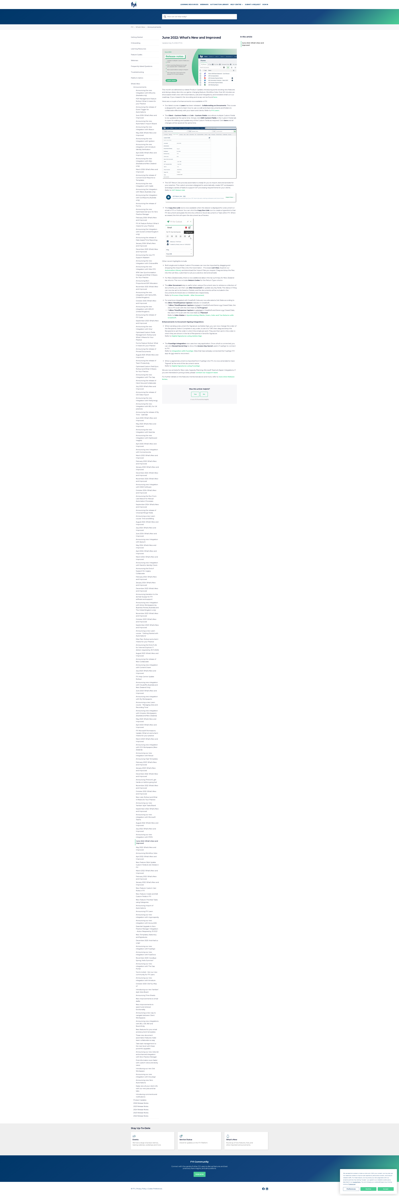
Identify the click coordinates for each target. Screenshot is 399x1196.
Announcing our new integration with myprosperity (147, 916)
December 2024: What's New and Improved (147, 474)
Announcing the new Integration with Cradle (144, 185)
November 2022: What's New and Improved (147, 787)
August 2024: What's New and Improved (147, 523)
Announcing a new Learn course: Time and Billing (145, 517)
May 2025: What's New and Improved (146, 425)
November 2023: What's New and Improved (147, 614)
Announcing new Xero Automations (144, 1081)
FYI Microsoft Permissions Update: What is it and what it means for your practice (147, 733)
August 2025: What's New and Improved (147, 356)
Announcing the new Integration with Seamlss (145, 431)
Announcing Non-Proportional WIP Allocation (147, 282)
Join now (199, 1174)
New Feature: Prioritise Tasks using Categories (147, 901)
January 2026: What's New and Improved (146, 244)
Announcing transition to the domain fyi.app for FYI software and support (147, 596)
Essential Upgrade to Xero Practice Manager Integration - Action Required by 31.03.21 (147, 928)
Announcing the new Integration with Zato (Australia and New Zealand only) (146, 162)
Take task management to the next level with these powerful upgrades (146, 1046)
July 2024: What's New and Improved (146, 529)
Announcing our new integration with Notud (144, 754)
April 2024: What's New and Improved (146, 552)
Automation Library (219, 4)
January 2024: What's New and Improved (146, 584)
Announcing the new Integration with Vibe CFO (146, 268)
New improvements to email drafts (147, 1000)
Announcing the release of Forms (146, 205)
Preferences (351, 1189)
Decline (368, 1189)
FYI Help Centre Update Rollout (145, 678)
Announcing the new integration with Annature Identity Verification (145, 147)
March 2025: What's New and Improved (147, 457)
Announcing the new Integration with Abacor (145, 128)
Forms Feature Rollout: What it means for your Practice (147, 344)
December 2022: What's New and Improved (147, 775)
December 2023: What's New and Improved (147, 590)
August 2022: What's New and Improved (147, 824)
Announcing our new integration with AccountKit (146, 922)
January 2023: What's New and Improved (146, 769)
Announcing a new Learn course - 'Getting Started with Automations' (147, 633)
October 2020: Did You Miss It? (146, 985)
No (204, 394)
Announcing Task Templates (147, 759)
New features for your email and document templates (146, 1031)
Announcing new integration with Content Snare (147, 666)
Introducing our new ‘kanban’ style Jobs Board (147, 991)
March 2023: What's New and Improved (147, 740)
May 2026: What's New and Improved (146, 134)
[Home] (134, 4)
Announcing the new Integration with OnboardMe (147, 262)
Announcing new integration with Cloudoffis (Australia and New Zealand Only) (147, 685)
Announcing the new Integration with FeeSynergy (147, 399)
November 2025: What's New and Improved (147, 288)
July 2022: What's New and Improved (146, 830)
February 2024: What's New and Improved (146, 578)
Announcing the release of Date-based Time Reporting (146, 239)
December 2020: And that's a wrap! (147, 942)
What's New (140, 27)
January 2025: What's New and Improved (147, 468)
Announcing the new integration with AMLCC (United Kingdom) (145, 309)
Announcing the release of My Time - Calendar (147, 413)
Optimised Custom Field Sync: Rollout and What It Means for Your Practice (147, 369)
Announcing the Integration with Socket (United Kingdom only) (147, 231)
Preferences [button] (352, 1184)
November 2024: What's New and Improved (147, 480)
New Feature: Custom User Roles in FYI (146, 889)
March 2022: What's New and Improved (147, 872)
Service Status (185, 1140)
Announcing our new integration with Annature (145, 979)
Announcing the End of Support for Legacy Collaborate (145, 571)
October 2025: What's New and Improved (146, 302)
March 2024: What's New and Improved (147, 558)
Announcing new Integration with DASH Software (147, 486)
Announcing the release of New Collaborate (146, 660)
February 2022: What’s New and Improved (146, 878)
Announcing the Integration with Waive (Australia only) (146, 190)
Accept (385, 1189)
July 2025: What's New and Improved (146, 388)
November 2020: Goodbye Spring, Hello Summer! (146, 959)
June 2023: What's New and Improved (146, 692)
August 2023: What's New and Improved (147, 654)
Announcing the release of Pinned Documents (146, 350)
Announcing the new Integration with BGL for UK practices (146, 406)
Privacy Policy (141, 1189)
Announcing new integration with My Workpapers (147, 698)
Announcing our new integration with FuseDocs (146, 953)
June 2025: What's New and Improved (146, 419)
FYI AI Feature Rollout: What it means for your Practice (147, 225)
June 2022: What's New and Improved (147, 842)
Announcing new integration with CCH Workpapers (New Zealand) (147, 747)
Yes (195, 394)
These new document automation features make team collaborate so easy (146, 1037)
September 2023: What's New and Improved (147, 626)
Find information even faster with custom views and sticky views (147, 1062)
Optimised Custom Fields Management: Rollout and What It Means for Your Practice (146, 336)
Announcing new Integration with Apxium (147, 540)
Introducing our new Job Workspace (145, 1070)
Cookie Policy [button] (357, 1182)
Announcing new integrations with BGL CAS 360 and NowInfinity (147, 1023)
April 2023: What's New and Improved (146, 726)
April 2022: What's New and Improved (146, 858)
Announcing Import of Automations (144, 907)
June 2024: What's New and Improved (146, 535)
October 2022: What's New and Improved (146, 792)
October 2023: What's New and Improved (146, 620)
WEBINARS (204, 4)
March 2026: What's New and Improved (147, 170)
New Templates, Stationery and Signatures (146, 936)
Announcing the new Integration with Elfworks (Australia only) (145, 92)
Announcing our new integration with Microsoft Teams (146, 817)
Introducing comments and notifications (146, 1095)
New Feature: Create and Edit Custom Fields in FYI (147, 895)
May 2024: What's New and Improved (146, 546)
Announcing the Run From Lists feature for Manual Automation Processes (146, 498)
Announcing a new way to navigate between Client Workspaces (146, 1015)
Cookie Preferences (155, 1189)
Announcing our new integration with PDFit (144, 836)
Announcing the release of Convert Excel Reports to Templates (146, 177)
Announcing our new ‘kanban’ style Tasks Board (146, 804)
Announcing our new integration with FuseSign (145, 947)
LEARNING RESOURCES (189, 4)
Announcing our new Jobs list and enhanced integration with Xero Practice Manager (147, 1054)
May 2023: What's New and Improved (146, 720)
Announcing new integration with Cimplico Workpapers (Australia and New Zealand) (147, 713)
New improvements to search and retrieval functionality (144, 1007)
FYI (132, 27)
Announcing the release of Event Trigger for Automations (146, 109)
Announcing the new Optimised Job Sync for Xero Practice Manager (147, 211)
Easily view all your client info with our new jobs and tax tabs (147, 1088)
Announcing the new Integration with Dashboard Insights (146, 438)
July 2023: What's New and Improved (146, 672)
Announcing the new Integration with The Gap (145, 376)
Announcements (154, 27)
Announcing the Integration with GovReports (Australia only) (146, 197)
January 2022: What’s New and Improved (147, 883)
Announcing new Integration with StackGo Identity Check (147, 564)
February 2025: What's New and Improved (146, 462)
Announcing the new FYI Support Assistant (145, 256)
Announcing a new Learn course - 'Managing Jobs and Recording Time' (147, 704)
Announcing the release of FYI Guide (146, 316)
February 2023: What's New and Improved (146, 763)
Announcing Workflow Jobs (146, 853)
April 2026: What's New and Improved (146, 154)
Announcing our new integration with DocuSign (146, 1075)
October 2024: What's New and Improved (146, 491)
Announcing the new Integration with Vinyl (144, 328)
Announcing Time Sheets (145, 995)
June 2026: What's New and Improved (146, 116)
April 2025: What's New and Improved (146, 445)
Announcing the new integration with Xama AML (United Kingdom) (146, 295)
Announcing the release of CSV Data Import (146, 393)
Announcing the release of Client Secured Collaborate (146, 382)
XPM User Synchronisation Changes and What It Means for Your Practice (146, 275)
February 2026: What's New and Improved (146, 219)
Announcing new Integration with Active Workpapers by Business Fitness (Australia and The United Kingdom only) (147, 606)
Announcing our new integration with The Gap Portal (145, 966)
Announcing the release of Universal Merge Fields (146, 511)
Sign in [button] (265, 4)
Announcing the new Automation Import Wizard (146, 122)
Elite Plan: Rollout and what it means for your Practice (147, 640)
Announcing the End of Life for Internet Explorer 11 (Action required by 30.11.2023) (147, 647)
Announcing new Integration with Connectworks (147, 451)
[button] (145, 37)
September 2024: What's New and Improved (147, 506)
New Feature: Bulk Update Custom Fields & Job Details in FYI (147, 864)
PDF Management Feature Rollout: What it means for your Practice (146, 101)
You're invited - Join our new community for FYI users (146, 973)
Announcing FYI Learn (144, 911)
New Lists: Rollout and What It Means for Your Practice (146, 798)
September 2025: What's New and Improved (147, 322)
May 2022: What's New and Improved (146, 848)
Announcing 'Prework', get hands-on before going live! (146, 781)
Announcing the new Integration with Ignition (145, 140)
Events (136, 1140)
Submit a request (253, 4)
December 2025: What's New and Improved (147, 250)
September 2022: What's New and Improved (147, 810)
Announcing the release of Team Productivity (146, 362)
